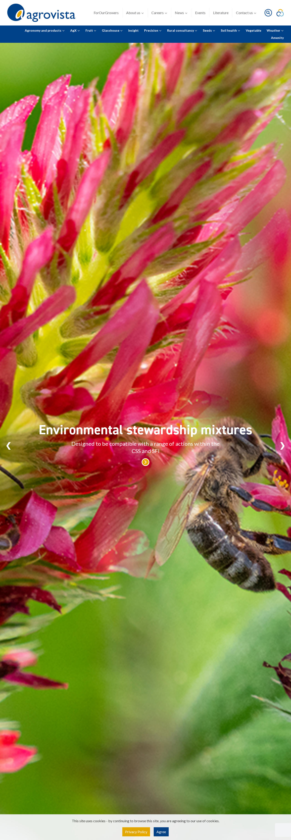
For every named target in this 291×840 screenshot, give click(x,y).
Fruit (89, 30)
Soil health (229, 30)
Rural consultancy (181, 30)
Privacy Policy (136, 832)
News (179, 12)
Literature (220, 12)
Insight (133, 30)
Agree (161, 832)
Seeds (208, 30)
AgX (73, 30)
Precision (151, 30)
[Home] (41, 13)
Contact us (244, 12)
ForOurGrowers (106, 12)
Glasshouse (111, 30)
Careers (157, 12)
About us (133, 12)
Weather (274, 30)
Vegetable (253, 30)
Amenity (277, 38)
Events (200, 12)
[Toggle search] (268, 12)
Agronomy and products (43, 30)
